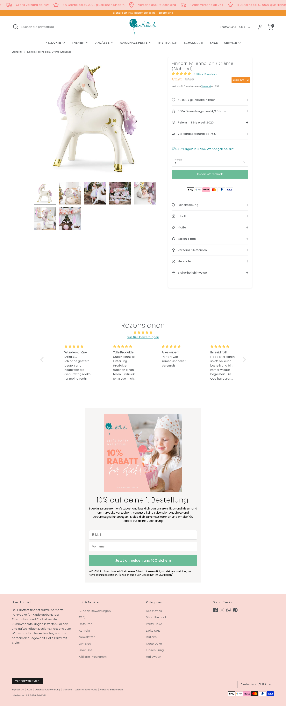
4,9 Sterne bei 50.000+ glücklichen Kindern (94, 4)
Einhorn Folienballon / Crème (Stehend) (49, 52)
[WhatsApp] (228, 610)
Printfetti (41, 695)
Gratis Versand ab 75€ (32, 4)
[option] (95, 119)
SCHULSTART (194, 42)
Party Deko (154, 624)
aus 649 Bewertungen (143, 337)
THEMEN (78, 42)
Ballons (151, 637)
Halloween (153, 656)
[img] (143, 332)
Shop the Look (156, 617)
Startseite (17, 52)
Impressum (18, 689)
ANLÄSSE (102, 42)
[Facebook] (215, 610)
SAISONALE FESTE (134, 42)
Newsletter (87, 637)
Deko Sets (153, 630)
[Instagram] (222, 610)
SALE (214, 42)
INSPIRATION (167, 42)
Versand (206, 86)
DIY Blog (85, 643)
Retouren (85, 624)
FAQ (82, 617)
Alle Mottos (154, 611)
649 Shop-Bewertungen (206, 74)
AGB (29, 689)
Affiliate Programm (93, 656)
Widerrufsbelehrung (86, 689)
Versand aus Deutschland (157, 4)
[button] (43, 359)
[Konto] (260, 27)
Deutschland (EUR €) (232, 27)
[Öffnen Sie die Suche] (15, 27)
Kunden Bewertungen (95, 611)
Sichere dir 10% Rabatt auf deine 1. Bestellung (143, 12)
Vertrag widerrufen (27, 681)
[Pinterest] (235, 610)
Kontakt (84, 630)
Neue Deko (154, 643)
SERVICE (231, 42)
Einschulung (155, 650)
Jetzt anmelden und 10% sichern (143, 560)
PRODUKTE (53, 42)
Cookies (67, 689)
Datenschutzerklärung (47, 689)
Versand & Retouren (111, 689)
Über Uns (85, 650)
